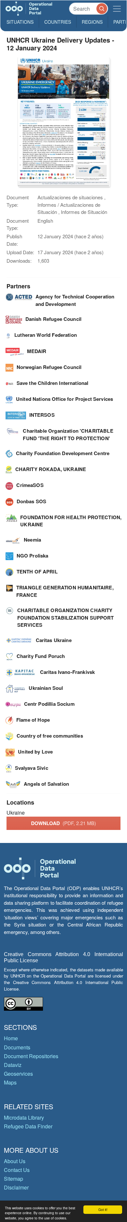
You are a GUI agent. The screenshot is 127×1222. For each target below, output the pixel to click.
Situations (20, 22)
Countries (57, 22)
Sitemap (13, 1178)
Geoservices (18, 1073)
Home (11, 1038)
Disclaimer (16, 1187)
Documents (17, 1047)
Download (63, 823)
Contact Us (17, 1170)
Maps (10, 1082)
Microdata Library (24, 1117)
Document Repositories (31, 1056)
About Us (14, 1161)
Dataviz (12, 1065)
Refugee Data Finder (28, 1126)
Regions (92, 22)
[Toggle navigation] (117, 8)
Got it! (102, 1209)
